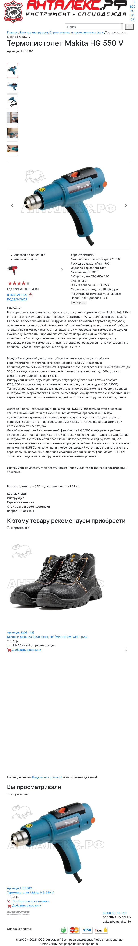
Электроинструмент (33, 32)
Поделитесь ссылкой (47, 777)
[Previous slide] (12, 205)
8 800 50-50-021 (132, 10)
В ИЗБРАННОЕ (17, 295)
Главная (12, 32)
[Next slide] (125, 205)
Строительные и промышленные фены (76, 32)
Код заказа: (15, 289)
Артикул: (13, 51)
